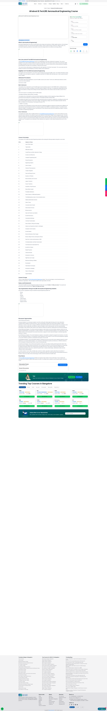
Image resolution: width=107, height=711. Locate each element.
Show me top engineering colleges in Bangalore (93, 703)
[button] (104, 680)
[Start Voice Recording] (86, 709)
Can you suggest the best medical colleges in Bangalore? (94, 699)
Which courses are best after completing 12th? (93, 701)
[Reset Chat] (104, 683)
